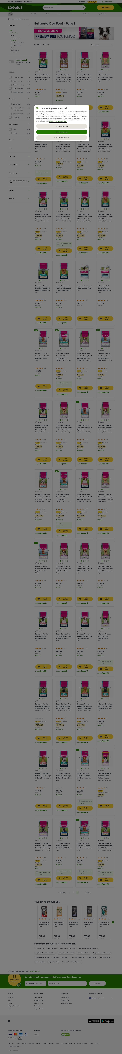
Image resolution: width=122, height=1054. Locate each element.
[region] (61, 123)
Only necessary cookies (61, 138)
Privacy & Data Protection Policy (58, 121)
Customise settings (62, 126)
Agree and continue (62, 132)
